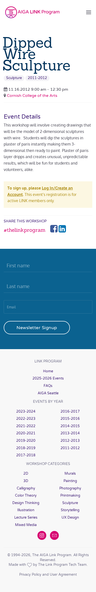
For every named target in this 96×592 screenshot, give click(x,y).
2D (25, 473)
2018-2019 (25, 448)
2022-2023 (25, 419)
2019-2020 (25, 441)
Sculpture (14, 78)
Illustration (25, 510)
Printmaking (70, 495)
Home (48, 371)
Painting (70, 481)
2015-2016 (70, 419)
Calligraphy (26, 488)
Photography (70, 488)
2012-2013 (70, 441)
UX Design (70, 517)
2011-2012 (37, 78)
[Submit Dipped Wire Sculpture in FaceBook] (54, 230)
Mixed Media (26, 525)
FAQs (48, 386)
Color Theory (26, 495)
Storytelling (70, 510)
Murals (70, 473)
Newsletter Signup (36, 327)
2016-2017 (70, 411)
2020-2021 (25, 433)
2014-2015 (70, 426)
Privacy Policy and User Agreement (48, 574)
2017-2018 (25, 455)
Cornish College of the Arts (32, 95)
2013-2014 (70, 433)
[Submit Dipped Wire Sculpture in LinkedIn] (62, 230)
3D (25, 481)
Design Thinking (25, 503)
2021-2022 (25, 426)
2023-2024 (25, 411)
